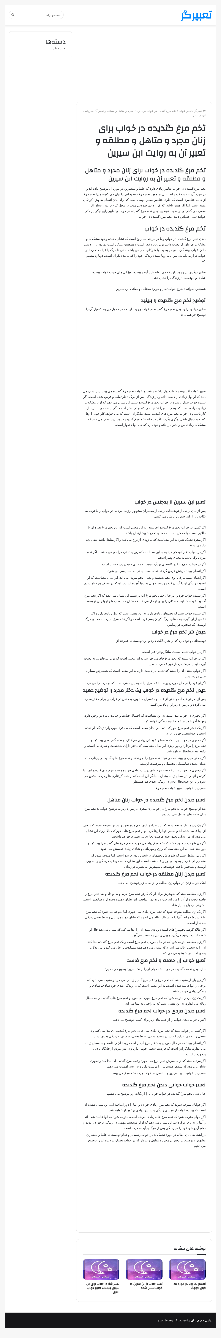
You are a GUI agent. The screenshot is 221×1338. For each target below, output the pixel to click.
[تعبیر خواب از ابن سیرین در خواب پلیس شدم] (144, 1269)
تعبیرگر (198, 111)
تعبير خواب (185, 111)
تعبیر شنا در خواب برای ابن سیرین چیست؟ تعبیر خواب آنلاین (102, 1288)
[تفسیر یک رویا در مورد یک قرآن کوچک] (187, 1269)
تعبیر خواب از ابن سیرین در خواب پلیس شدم (146, 1286)
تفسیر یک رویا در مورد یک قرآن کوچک (190, 1286)
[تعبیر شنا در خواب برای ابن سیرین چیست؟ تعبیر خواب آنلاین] (101, 1269)
